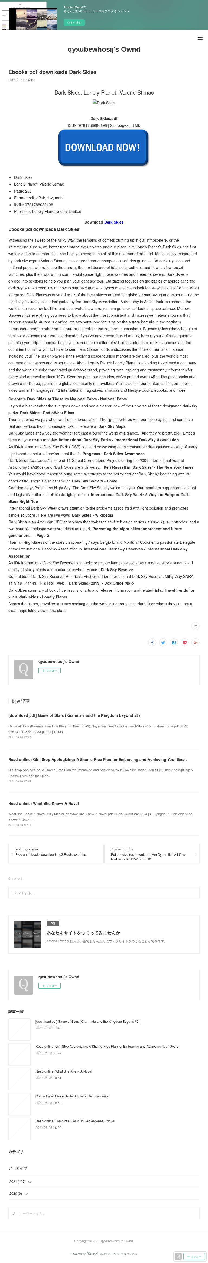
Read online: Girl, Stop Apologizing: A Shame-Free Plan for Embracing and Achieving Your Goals (98, 759)
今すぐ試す (74, 22)
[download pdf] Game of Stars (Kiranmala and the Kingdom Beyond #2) (74, 715)
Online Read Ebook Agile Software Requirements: (72, 1096)
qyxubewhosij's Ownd (104, 49)
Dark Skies (114, 222)
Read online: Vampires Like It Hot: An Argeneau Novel (75, 1121)
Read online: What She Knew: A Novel (43, 803)
